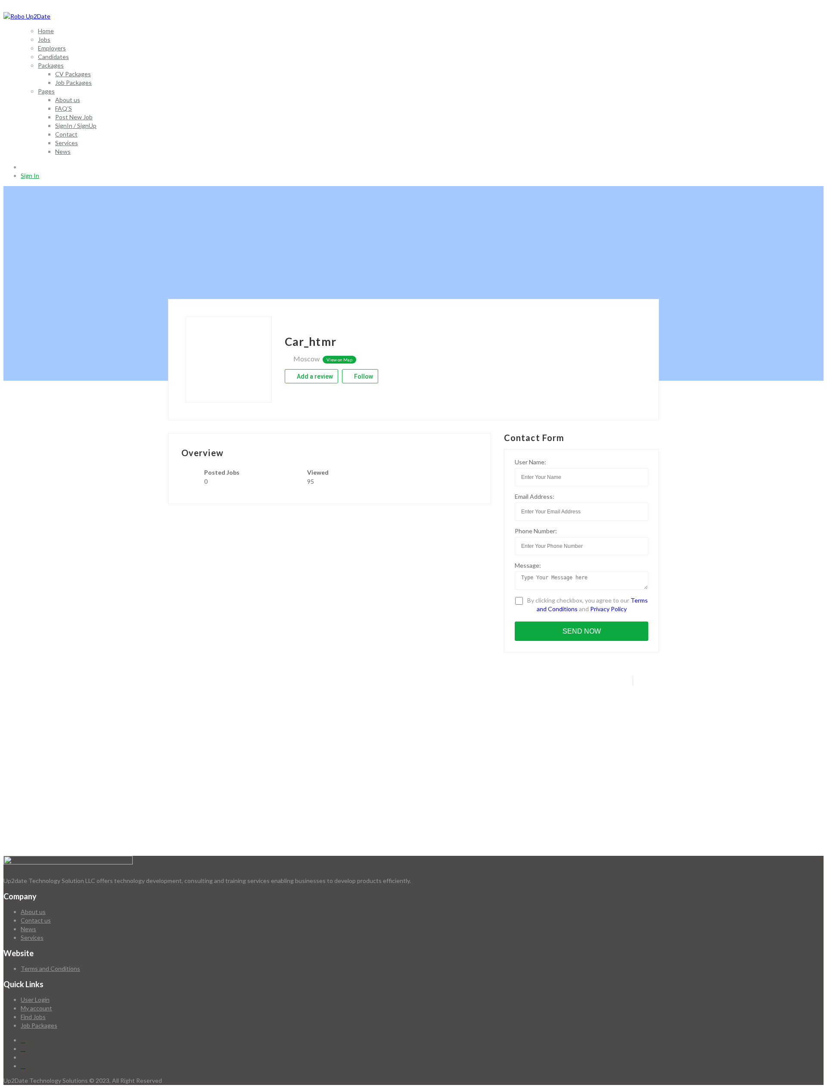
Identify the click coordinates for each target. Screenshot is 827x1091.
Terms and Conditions (50, 968)
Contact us (36, 920)
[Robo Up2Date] (26, 16)
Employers (52, 48)
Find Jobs (33, 1016)
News (63, 151)
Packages (51, 65)
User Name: (530, 462)
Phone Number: (536, 531)
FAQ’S (63, 108)
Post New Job (74, 117)
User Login (35, 999)
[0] (24, 167)
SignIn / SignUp (75, 125)
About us (67, 99)
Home (46, 30)
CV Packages (73, 74)
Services (66, 142)
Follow (363, 376)
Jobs (44, 39)
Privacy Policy (608, 608)
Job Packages (73, 82)
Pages (46, 91)
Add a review (314, 376)
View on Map (339, 359)
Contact (66, 134)
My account (36, 1008)
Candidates (53, 56)
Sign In (30, 175)
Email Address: (534, 496)
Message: (528, 565)
